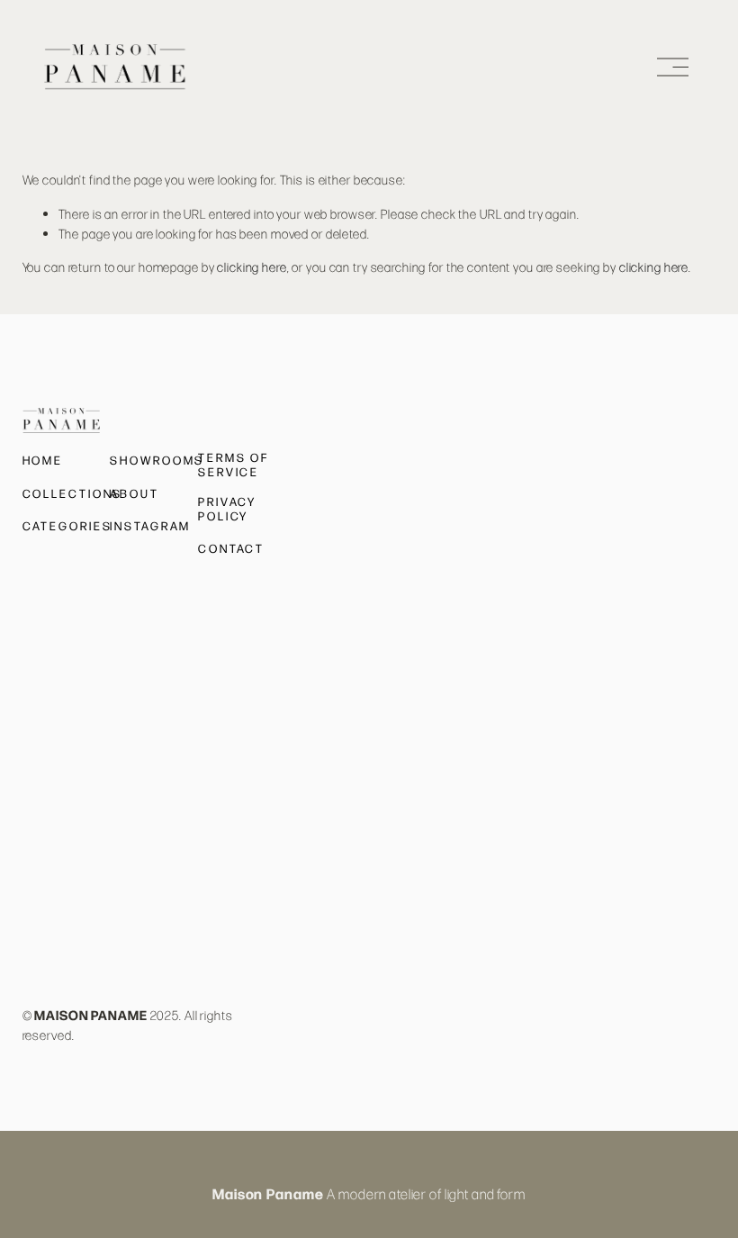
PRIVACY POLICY (227, 508)
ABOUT (134, 493)
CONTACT (231, 548)
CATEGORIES (67, 526)
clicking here (251, 266)
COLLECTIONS (72, 493)
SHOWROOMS (157, 460)
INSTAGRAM (150, 526)
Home (43, 460)
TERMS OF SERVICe (233, 464)
